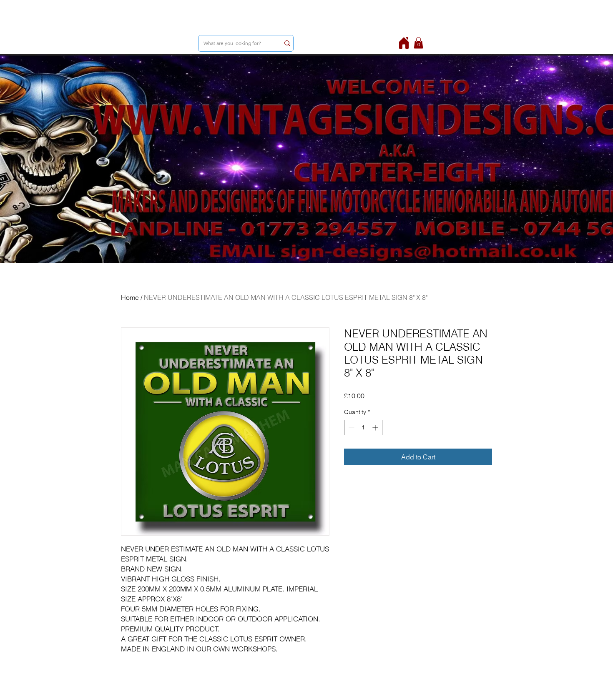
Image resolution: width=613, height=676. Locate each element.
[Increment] (376, 427)
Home (130, 297)
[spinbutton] (363, 427)
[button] (418, 42)
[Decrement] (350, 427)
